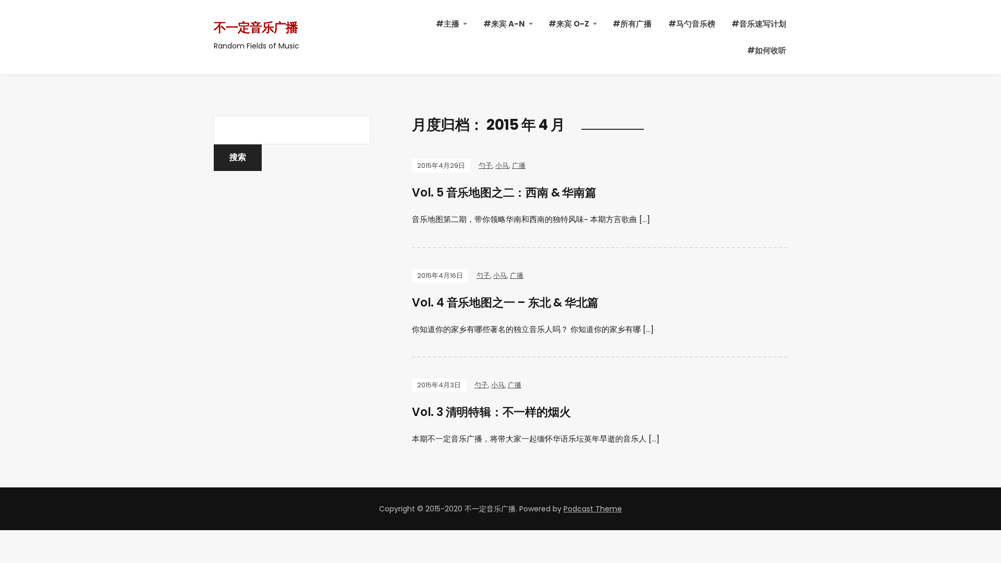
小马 (502, 165)
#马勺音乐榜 (691, 23)
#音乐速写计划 (758, 23)
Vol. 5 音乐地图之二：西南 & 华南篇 (504, 193)
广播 (519, 165)
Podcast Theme (593, 509)
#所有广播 (632, 23)
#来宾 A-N (504, 23)
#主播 (447, 23)
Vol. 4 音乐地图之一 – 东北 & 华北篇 (505, 303)
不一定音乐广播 (256, 27)
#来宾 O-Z (568, 23)
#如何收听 (766, 50)
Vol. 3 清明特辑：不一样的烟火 (491, 412)
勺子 (485, 165)
